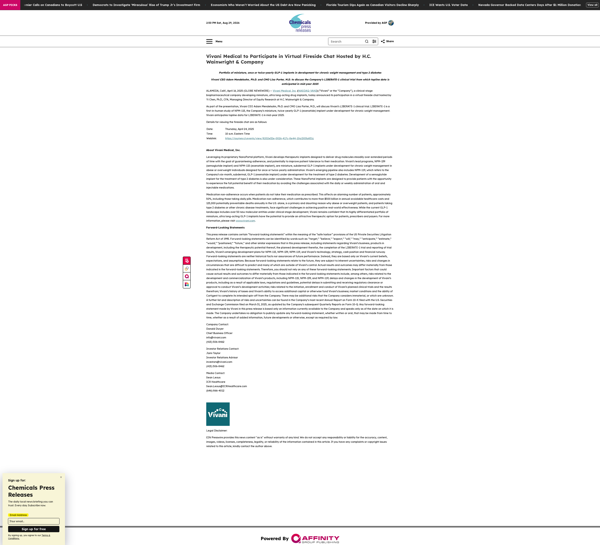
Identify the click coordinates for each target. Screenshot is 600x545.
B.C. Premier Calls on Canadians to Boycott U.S (48, 5)
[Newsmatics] (186, 284)
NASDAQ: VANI (307, 90)
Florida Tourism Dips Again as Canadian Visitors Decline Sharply (372, 5)
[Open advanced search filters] (374, 41)
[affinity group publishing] (186, 276)
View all (592, 4)
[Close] (61, 477)
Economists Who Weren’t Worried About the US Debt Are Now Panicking (263, 5)
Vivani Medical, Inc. (284, 90)
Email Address (18, 515)
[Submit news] (186, 261)
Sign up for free (34, 529)
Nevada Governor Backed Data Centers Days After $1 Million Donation (529, 5)
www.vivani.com (245, 220)
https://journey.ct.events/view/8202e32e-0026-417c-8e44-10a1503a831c (269, 138)
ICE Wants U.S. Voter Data (448, 5)
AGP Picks (10, 5)
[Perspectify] (186, 268)
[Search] (366, 41)
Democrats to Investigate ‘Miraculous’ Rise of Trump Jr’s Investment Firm (146, 5)
